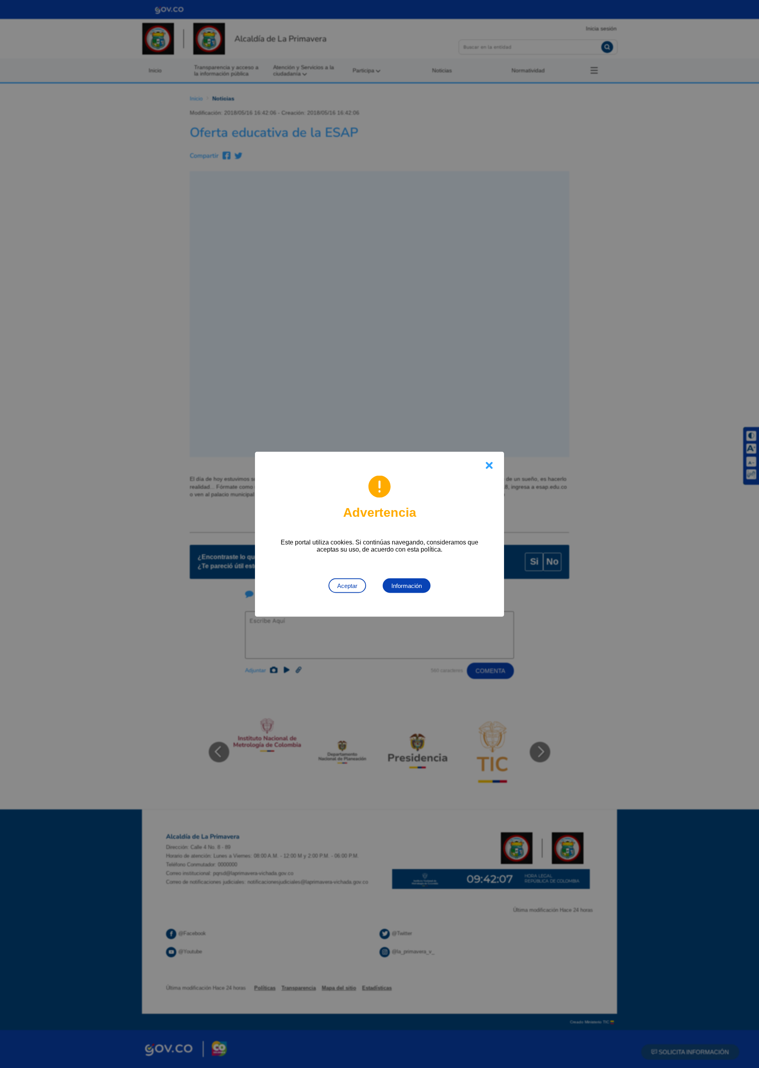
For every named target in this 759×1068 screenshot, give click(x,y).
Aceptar (347, 585)
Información (406, 585)
